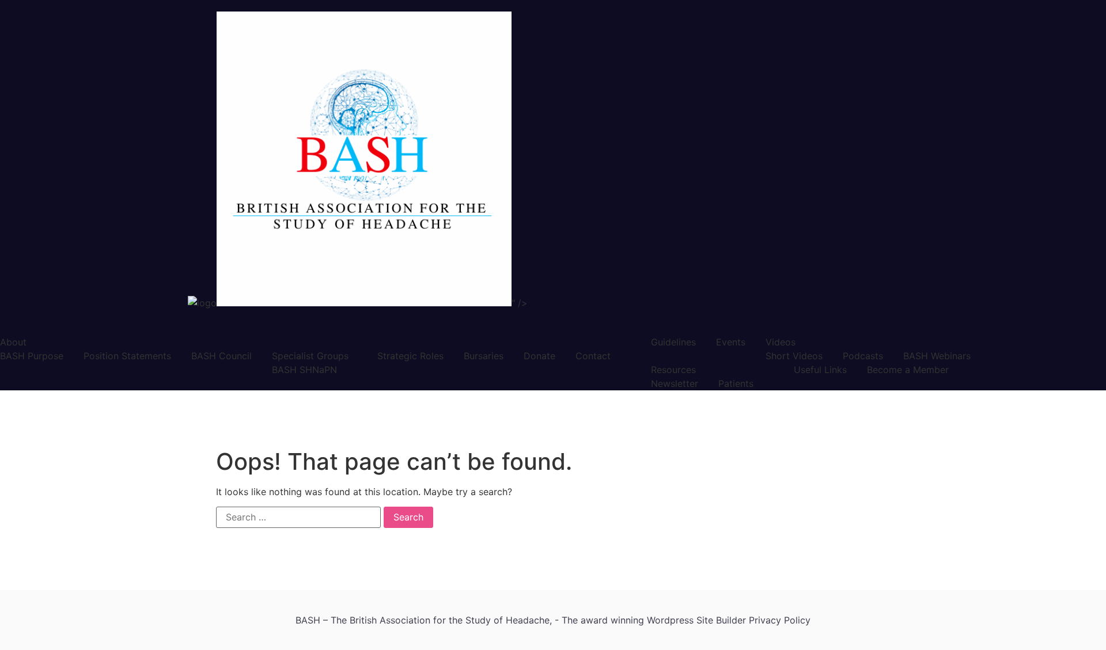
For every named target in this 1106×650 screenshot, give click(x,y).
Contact (593, 356)
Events (730, 342)
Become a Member (908, 369)
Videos (781, 342)
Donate (539, 356)
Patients (735, 383)
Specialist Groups (310, 356)
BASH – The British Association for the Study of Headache (423, 620)
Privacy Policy (779, 620)
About (13, 342)
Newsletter (674, 383)
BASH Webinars (937, 356)
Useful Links (820, 369)
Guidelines (673, 342)
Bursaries (483, 356)
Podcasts (863, 356)
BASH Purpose (31, 356)
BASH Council (221, 356)
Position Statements (127, 356)
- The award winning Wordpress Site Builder (652, 620)
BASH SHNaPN (304, 369)
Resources (673, 369)
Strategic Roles (410, 356)
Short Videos (794, 356)
